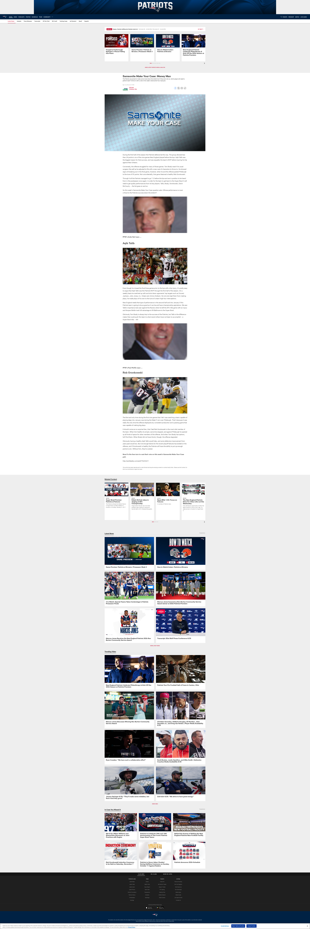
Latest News (132, 881)
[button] (151, 63)
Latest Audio (132, 887)
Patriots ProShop (178, 881)
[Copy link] (185, 88)
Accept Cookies (251, 926)
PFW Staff (131, 87)
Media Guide (178, 894)
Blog (136, 89)
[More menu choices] (52, 16)
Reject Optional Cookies (238, 926)
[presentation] (204, 63)
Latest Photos (132, 889)
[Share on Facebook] (175, 89)
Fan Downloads (178, 889)
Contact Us (178, 900)
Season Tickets (162, 887)
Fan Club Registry (178, 884)
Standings (147, 897)
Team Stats (147, 889)
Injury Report (147, 887)
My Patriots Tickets (162, 884)
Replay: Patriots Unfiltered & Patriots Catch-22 (125, 29)
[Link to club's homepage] (4, 17)
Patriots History (132, 894)
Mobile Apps (178, 892)
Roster (147, 881)
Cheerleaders (132, 897)
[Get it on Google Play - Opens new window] (160, 908)
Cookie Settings (225, 926)
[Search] (281, 17)
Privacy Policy (131, 927)
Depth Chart (147, 884)
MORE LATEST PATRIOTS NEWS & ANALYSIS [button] (155, 67)
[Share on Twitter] (178, 89)
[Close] (307, 926)
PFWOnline (131, 89)
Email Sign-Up (178, 887)
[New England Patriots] (155, 915)
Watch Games (162, 897)
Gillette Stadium (162, 894)
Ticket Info (162, 881)
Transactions (147, 892)
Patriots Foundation (132, 892)
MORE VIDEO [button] (155, 803)
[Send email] (182, 89)
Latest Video (132, 884)
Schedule (147, 894)
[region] (155, 926)
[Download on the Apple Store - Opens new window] (149, 908)
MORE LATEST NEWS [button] (155, 645)
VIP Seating (162, 889)
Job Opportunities (178, 897)
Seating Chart (162, 892)
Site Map (132, 900)
